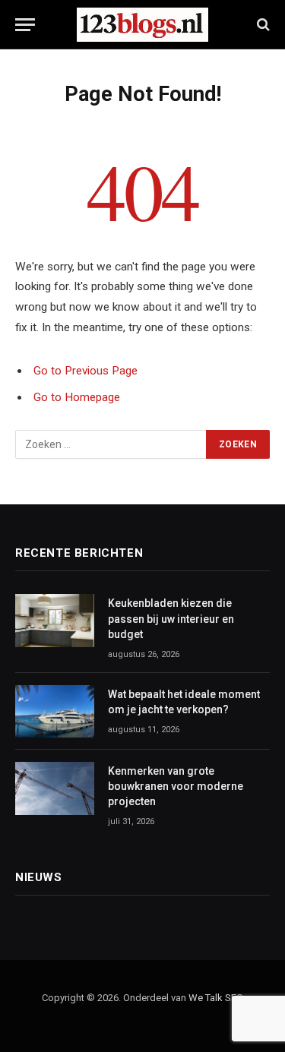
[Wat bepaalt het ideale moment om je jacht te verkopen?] (54, 711)
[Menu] (25, 25)
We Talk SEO (215, 997)
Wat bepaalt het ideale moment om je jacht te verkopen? (184, 702)
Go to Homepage (76, 397)
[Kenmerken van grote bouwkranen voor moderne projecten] (54, 788)
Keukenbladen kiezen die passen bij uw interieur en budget (171, 618)
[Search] (262, 25)
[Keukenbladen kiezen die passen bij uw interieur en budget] (54, 620)
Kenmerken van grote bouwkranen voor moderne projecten (175, 786)
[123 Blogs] (142, 24)
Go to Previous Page (85, 371)
